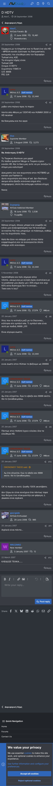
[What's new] (43, 4)
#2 (50, 102)
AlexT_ (7, 16)
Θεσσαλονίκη (20, 38)
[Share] (46, 44)
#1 (50, 44)
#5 (50, 273)
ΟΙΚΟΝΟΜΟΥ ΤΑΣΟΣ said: (16, 467)
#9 (50, 427)
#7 (50, 360)
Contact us (6, 736)
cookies (28, 753)
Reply (48, 81)
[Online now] (7, 94)
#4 (50, 221)
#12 (50, 557)
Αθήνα (46, 310)
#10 (50, 462)
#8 (50, 392)
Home (4, 726)
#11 (50, 526)
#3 (50, 148)
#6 (50, 316)
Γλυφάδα (18, 215)
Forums (4, 731)
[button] (4, 3)
